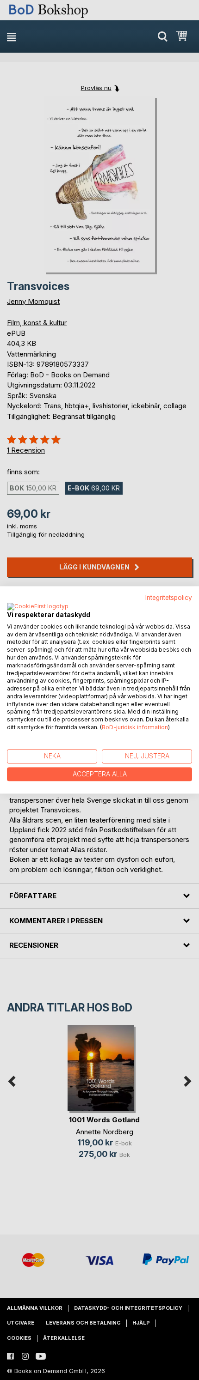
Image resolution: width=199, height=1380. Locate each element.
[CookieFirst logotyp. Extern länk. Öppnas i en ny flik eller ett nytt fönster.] (37, 607)
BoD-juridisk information (135, 727)
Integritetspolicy (168, 597)
